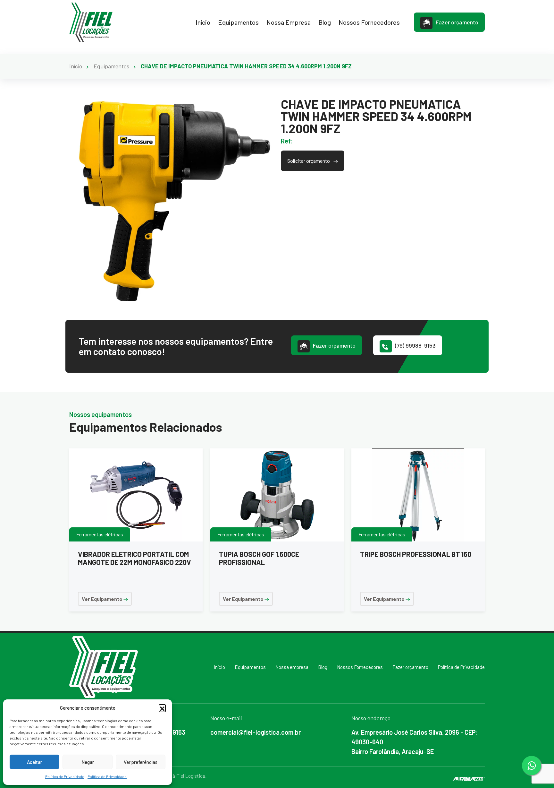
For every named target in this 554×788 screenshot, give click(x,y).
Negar (87, 762)
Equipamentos (238, 22)
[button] (162, 708)
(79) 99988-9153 (415, 345)
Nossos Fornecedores (369, 22)
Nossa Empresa (288, 22)
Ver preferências (140, 762)
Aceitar (34, 762)
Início (203, 22)
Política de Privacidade (64, 776)
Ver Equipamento (102, 599)
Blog (324, 22)
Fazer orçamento (457, 22)
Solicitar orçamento (309, 161)
